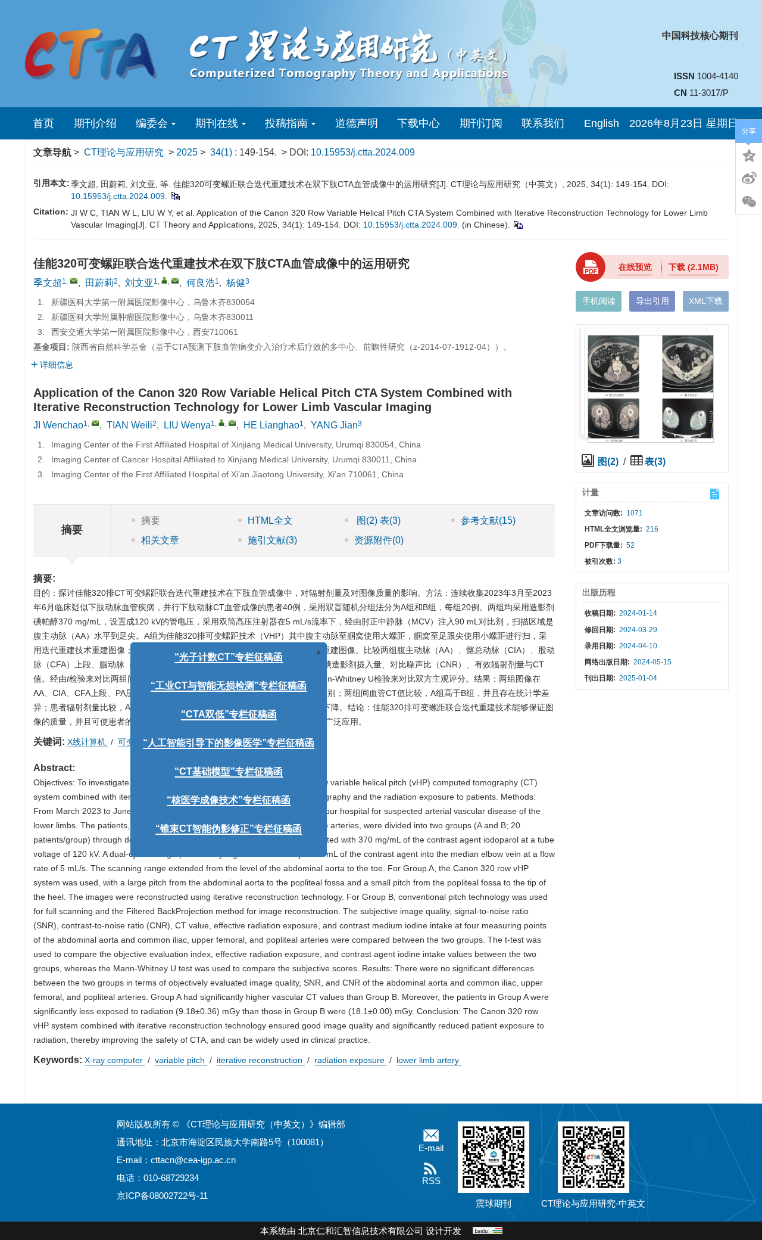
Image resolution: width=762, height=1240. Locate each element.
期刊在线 (216, 123)
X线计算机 (87, 742)
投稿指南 (286, 123)
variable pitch (181, 1060)
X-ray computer (115, 1060)
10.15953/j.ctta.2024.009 (363, 152)
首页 (43, 123)
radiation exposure (350, 1060)
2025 (187, 152)
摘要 (150, 520)
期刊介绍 (95, 123)
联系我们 (542, 123)
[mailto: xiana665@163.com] (95, 423)
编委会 (152, 123)
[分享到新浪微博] (749, 178)
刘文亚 (139, 283)
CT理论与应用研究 (124, 152)
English (601, 123)
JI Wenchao (58, 425)
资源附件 (379, 540)
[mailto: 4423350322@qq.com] (232, 423)
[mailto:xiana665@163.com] (74, 281)
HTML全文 (270, 520)
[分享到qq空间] (749, 154)
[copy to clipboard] (517, 224)
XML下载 (706, 301)
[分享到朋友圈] (749, 202)
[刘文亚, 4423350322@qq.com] (164, 280)
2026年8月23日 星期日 (683, 123)
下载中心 (418, 123)
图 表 (377, 520)
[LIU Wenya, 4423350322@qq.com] (221, 422)
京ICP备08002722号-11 (162, 1196)
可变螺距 (136, 742)
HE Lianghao (271, 425)
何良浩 (200, 283)
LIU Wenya (187, 425)
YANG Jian (334, 425)
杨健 (235, 283)
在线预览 (635, 267)
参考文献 (488, 520)
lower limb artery (428, 1060)
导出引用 (652, 301)
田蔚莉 (99, 283)
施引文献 (272, 540)
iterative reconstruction (261, 1060)
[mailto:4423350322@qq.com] (175, 281)
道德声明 (356, 123)
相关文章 (160, 540)
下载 (694, 267)
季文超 (47, 283)
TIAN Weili (129, 425)
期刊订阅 (481, 123)
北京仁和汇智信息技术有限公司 (360, 1231)
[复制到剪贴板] (174, 196)
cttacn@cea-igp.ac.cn (193, 1160)
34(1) (222, 152)
